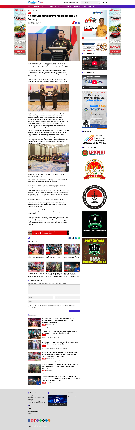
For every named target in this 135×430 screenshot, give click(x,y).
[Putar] (84, 69)
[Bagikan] (79, 23)
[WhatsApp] (79, 238)
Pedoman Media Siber (34, 411)
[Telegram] (76, 238)
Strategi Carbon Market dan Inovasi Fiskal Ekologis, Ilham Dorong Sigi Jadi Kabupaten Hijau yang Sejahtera (54, 275)
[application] (94, 63)
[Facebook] (69, 238)
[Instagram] (32, 420)
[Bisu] (103, 69)
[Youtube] (35, 420)
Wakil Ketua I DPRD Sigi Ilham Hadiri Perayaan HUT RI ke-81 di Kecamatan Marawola (72, 257)
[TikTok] (43, 420)
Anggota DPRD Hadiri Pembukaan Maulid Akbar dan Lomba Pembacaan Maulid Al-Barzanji (53, 257)
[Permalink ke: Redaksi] (29, 23)
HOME (29, 409)
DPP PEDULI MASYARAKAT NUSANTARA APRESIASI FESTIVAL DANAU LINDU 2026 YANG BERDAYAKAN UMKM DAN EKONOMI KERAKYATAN (71, 275)
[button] (98, 2)
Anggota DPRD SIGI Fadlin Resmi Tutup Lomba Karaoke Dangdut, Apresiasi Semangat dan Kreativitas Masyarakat (36, 257)
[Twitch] (37, 420)
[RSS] (49, 420)
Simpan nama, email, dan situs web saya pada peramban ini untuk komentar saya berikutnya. (52, 306)
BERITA (29, 12)
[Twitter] (72, 238)
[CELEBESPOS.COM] (35, 2)
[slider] (56, 404)
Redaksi (33, 22)
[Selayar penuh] (105, 69)
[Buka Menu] (106, 2)
